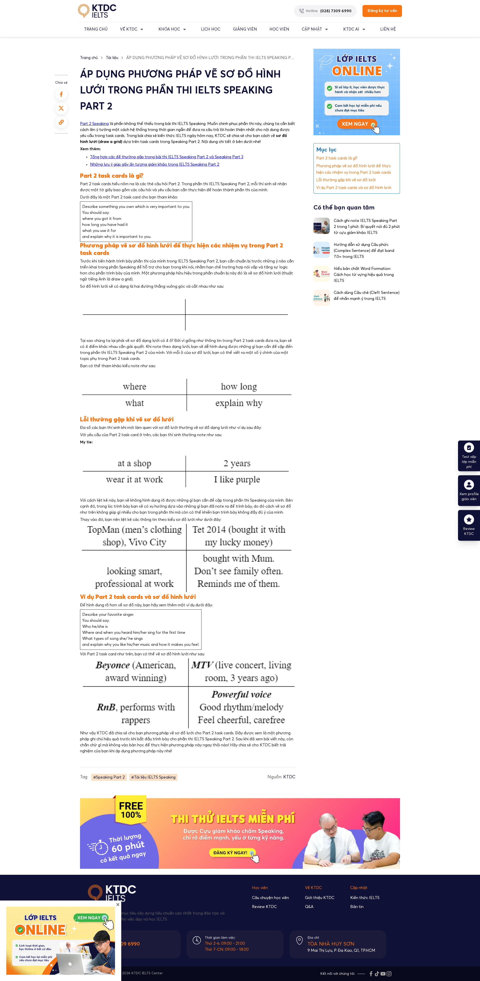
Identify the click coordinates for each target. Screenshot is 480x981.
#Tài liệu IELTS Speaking (153, 777)
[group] (188, 149)
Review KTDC (264, 907)
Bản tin (357, 907)
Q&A (309, 907)
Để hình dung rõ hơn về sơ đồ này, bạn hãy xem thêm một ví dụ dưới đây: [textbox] (146, 605)
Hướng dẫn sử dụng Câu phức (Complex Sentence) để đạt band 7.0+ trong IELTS (364, 251)
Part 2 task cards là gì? (336, 158)
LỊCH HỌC (210, 29)
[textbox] (188, 149)
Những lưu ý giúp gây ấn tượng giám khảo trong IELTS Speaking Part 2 (154, 164)
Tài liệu (112, 58)
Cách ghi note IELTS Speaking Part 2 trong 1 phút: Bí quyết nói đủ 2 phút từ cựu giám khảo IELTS (367, 227)
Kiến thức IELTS (365, 898)
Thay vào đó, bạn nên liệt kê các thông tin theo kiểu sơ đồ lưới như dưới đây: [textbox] (150, 520)
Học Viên (279, 29)
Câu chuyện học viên (270, 898)
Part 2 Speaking (94, 124)
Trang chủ (89, 58)
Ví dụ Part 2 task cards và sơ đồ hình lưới (353, 187)
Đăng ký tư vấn (382, 11)
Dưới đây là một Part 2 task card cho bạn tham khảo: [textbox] (129, 197)
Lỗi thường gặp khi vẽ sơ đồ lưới (346, 180)
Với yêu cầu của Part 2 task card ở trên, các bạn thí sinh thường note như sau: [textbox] (151, 435)
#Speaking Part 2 (109, 777)
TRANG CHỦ (96, 29)
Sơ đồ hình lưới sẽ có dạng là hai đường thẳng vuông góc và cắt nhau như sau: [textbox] (152, 286)
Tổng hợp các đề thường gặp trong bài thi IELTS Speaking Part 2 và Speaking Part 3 (166, 157)
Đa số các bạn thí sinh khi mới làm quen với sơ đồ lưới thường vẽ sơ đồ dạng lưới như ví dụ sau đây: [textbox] (171, 428)
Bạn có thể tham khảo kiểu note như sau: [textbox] (118, 366)
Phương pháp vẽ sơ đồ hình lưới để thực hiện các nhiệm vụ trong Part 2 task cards (354, 169)
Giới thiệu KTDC (319, 898)
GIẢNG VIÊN (245, 29)
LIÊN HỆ (388, 29)
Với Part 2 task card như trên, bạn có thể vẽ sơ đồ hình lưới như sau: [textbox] (142, 654)
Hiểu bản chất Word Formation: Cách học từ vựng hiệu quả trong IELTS (364, 275)
